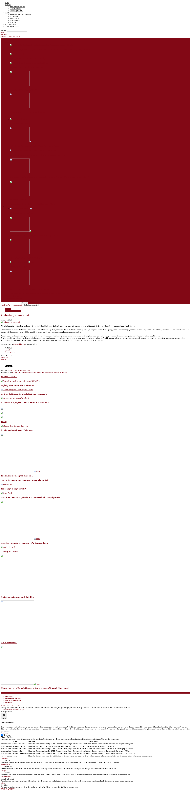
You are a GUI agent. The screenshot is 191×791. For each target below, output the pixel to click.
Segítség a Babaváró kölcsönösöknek (27, 67)
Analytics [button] (4, 770)
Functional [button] (4, 758)
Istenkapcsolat (10, 352)
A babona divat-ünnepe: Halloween (17, 430)
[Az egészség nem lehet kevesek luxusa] (20, 107)
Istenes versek (14, 19)
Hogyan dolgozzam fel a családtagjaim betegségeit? (24, 394)
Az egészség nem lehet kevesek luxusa (28, 112)
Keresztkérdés (15, 20)
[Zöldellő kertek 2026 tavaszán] (20, 85)
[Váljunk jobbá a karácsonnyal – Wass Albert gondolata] (22, 141)
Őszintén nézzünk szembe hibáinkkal (17, 597)
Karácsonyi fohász (18, 199)
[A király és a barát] (8, 547)
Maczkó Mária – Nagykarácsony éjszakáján (29, 289)
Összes (12, 204)
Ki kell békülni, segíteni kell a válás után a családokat (25, 402)
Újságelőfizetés (10, 24)
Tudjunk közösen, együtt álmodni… (17, 476)
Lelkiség (8, 5)
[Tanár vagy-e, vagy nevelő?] (7, 485)
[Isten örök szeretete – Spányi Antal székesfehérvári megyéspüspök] (6, 493)
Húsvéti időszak (15, 9)
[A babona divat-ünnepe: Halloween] (14, 426)
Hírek (7, 3)
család (7, 350)
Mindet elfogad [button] (19, 710)
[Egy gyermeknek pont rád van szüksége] (17, 54)
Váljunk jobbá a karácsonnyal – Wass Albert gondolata (35, 146)
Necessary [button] (4, 733)
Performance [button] (5, 764)
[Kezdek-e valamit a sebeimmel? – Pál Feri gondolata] (20, 539)
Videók (7, 13)
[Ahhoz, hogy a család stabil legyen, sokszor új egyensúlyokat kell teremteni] (20, 684)
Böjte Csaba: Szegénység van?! (19, 370)
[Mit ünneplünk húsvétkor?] (22, 209)
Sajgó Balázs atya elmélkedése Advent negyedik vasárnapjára (38, 155)
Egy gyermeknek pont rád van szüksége (28, 58)
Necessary (7, 735)
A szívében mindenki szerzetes (20, 15)
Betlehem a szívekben (20, 123)
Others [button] (3, 783)
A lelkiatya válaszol (12, 26)
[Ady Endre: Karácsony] (22, 262)
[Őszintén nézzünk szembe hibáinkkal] (17, 593)
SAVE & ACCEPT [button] (7, 789)
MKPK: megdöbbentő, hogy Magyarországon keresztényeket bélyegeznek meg (39, 372)
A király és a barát (9, 551)
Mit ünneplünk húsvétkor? (21, 213)
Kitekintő (13, 22)
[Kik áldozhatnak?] (17, 638)
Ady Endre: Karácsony (20, 266)
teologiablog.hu (19, 344)
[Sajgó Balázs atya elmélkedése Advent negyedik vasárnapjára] (33, 150)
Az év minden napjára (17, 7)
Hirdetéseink (14, 17)
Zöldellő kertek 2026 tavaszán (24, 89)
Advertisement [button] (6, 777)
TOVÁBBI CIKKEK (9, 377)
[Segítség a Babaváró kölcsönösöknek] (29, 63)
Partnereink (9, 702)
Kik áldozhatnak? (9, 643)
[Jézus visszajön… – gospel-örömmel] (20, 253)
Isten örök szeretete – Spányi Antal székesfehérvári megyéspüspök (30, 497)
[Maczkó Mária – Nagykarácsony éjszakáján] (20, 285)
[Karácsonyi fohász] (20, 195)
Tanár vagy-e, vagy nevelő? (13, 489)
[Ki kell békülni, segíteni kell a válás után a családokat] (15, 398)
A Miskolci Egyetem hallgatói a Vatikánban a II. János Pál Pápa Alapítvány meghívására (50, 49)
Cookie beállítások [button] (7, 710)
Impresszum (9, 696)
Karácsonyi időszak (16, 11)
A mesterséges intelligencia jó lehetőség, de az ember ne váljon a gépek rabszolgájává (49, 177)
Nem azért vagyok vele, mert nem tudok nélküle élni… (25, 480)
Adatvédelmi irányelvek (13, 700)
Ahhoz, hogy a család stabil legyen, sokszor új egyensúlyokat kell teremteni (35, 688)
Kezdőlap (4, 305)
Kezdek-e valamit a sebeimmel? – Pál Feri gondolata (24, 543)
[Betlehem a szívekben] (18, 119)
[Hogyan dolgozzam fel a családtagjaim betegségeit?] (17, 390)
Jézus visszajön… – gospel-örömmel (26, 257)
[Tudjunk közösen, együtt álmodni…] (20, 472)
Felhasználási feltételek (13, 698)
